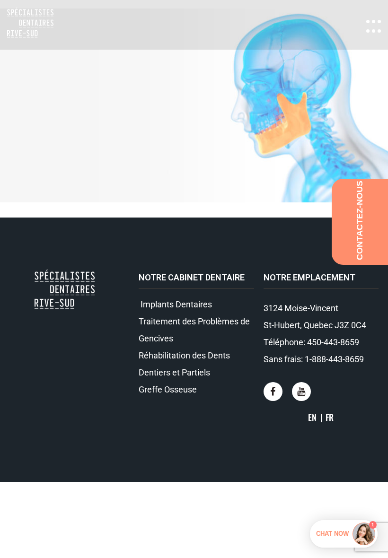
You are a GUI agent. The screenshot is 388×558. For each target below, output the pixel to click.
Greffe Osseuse (168, 389)
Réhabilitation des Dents (184, 355)
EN (312, 417)
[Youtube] (301, 391)
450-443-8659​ (333, 342)
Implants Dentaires (175, 304)
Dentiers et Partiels (174, 372)
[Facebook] (273, 391)
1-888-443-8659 (334, 359)
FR (330, 417)
